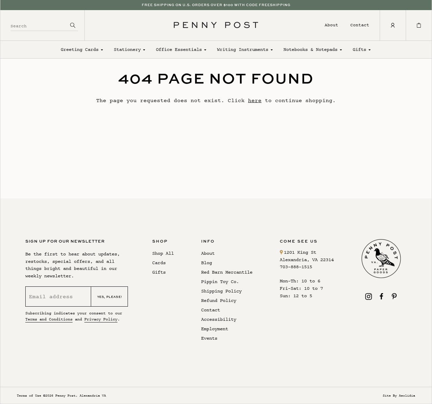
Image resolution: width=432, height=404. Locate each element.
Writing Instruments (242, 49)
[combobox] (39, 25)
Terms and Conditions (49, 319)
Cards (159, 262)
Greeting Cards (80, 49)
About (331, 25)
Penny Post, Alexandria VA (80, 395)
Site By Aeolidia (399, 395)
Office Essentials (179, 49)
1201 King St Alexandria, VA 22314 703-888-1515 (307, 260)
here (255, 100)
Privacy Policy (100, 319)
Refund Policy (218, 300)
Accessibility (218, 319)
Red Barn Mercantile (226, 272)
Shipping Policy (221, 290)
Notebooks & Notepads (311, 49)
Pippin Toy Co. (220, 281)
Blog (206, 262)
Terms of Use (29, 395)
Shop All (163, 253)
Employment (214, 328)
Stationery (127, 49)
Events (209, 338)
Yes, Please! (109, 296)
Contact (359, 25)
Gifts (359, 49)
